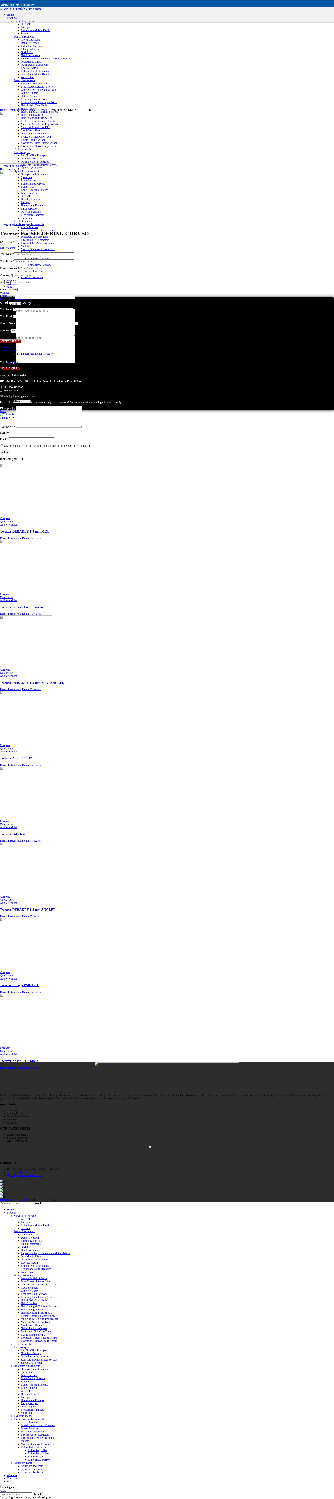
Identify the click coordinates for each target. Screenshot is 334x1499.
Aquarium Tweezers (32, 271)
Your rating (7, 401)
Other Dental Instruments (35, 1259)
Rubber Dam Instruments (35, 1265)
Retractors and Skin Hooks (35, 1225)
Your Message (8, 335)
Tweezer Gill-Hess (12, 834)
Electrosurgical (22, 1347)
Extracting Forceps (31, 1240)
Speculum (26, 1372)
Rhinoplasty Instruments (34, 1447)
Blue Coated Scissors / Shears (37, 1281)
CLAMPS (26, 1218)
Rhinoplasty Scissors (39, 264)
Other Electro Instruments (35, 1356)
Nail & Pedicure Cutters (34, 1328)
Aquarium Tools (23, 1462)
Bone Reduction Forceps (34, 1384)
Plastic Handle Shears (33, 1334)
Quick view (6, 521)
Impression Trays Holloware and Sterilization (45, 1253)
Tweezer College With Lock (19, 985)
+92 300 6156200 (10, 2)
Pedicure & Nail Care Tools (36, 1331)
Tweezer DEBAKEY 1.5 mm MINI (24, 531)
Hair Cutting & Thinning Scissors (39, 1306)
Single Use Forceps (31, 167)
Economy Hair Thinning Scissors (39, 1297)
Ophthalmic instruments (27, 1365)
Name (4, 432)
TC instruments (22, 1343)
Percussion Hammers (32, 1409)
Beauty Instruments (24, 1275)
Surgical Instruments (25, 1215)
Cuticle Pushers (29, 1290)
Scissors (25, 1228)
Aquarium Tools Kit (32, 277)
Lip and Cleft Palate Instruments (38, 242)
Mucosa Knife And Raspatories (38, 249)
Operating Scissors (31, 1406)
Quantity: (5, 303)
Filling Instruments (31, 1243)
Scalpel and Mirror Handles (36, 1268)
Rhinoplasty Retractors (40, 1456)
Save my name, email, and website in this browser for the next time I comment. (47, 445)
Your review (8, 426)
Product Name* (8, 289)
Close (3, 1490)
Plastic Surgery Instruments (29, 1419)
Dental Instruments (18, 109)
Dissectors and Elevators (34, 236)
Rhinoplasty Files (37, 1450)
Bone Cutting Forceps (33, 1378)
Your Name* (7, 253)
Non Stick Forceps (31, 1353)
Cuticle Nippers (29, 1287)
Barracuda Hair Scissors (34, 1278)
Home (3, 109)
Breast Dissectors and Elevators (38, 1425)
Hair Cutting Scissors (32, 1309)
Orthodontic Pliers (31, 1256)
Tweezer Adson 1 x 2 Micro (19, 1061)
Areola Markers (29, 227)
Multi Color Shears (31, 1325)
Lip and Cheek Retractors (35, 239)
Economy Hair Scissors (34, 1293)
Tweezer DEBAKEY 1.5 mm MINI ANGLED (32, 683)
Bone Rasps (27, 1381)
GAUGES (27, 1247)
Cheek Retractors (30, 1234)
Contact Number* (10, 268)
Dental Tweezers (38, 109)
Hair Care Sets (29, 1303)
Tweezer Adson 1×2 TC (16, 758)
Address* (5, 282)
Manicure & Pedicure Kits (35, 1322)
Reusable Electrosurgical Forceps (39, 164)
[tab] (170, 362)
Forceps (25, 1222)
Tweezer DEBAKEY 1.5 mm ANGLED (28, 909)
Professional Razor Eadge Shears (39, 1340)
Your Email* (7, 261)
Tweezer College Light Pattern (21, 607)
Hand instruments (30, 1250)
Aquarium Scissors (31, 1469)
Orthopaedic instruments (34, 1368)
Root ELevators (29, 1262)
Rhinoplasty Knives (39, 258)
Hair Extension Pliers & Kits (36, 1312)
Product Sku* (7, 296)
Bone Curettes (29, 1375)
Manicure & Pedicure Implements (39, 1318)
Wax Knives (27, 1272)
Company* (6, 275)
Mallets (25, 246)
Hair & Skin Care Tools (34, 1300)
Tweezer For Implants (12, 165)
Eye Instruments (23, 1415)
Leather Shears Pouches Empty (38, 1315)
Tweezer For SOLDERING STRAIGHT (23, 224)
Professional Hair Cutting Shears (39, 1337)
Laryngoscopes (29, 1403)
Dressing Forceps (30, 1393)
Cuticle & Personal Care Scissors (39, 1284)
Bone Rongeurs (29, 1387)
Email (4, 439)
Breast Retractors (30, 1428)
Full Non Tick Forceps (33, 1350)
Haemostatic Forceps (32, 1400)
